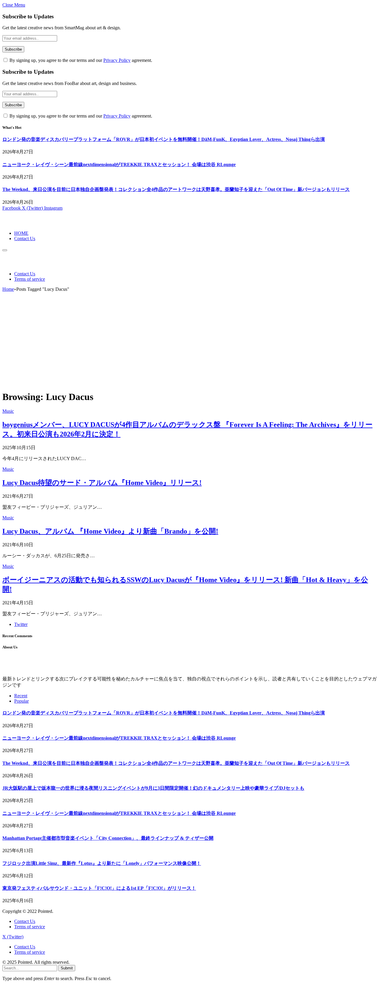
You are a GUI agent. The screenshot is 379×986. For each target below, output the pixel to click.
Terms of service (29, 279)
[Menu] (4, 250)
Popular (21, 701)
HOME (21, 233)
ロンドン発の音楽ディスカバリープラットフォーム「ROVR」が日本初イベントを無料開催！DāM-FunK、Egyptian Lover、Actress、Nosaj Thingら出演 (163, 139)
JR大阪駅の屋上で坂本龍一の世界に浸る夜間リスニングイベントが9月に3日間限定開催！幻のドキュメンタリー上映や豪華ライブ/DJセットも (153, 788)
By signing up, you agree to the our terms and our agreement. (80, 60)
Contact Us (24, 238)
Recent (20, 695)
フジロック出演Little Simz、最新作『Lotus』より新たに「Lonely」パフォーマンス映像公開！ (101, 863)
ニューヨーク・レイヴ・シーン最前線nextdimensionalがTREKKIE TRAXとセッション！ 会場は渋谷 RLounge (119, 164)
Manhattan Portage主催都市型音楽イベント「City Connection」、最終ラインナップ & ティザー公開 (107, 838)
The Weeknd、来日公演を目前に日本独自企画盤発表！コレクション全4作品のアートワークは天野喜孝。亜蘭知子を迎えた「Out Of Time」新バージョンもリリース (176, 189)
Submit (67, 968)
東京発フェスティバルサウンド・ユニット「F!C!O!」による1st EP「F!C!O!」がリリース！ (99, 888)
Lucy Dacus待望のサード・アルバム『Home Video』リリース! (102, 482)
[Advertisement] (189, 343)
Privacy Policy (117, 60)
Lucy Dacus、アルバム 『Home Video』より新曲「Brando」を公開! (110, 531)
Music (8, 411)
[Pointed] (22, 223)
